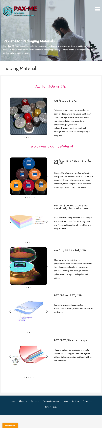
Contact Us (87, 401)
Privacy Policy (51, 407)
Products (35, 401)
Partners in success (51, 401)
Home (12, 401)
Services (75, 401)
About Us (23, 401)
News (65, 401)
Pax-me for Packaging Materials (29, 41)
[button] (98, 6)
